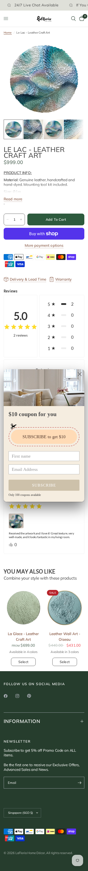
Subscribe (44, 485)
